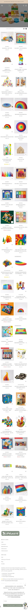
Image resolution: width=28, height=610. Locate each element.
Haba (7, 157)
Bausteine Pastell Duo (20, 227)
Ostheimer (20, 407)
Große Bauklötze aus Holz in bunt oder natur (7, 273)
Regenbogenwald (7, 183)
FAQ (2, 557)
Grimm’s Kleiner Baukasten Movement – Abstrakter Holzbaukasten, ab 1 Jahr (7, 228)
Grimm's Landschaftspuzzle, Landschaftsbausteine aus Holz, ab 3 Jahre (21, 499)
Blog (2, 561)
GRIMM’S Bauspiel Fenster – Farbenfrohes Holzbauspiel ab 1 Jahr (20, 205)
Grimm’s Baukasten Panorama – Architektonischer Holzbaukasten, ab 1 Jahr (21, 454)
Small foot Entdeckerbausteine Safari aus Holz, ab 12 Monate (21, 92)
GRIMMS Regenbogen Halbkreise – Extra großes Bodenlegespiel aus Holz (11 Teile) (21, 273)
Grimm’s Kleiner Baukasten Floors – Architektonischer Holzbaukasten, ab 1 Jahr (7, 319)
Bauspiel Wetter (7, 48)
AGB (2, 542)
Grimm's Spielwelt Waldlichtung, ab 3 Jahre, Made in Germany (7, 522)
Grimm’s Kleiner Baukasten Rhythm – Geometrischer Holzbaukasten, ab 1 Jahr (7, 364)
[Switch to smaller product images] (26, 28)
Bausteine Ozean (20, 521)
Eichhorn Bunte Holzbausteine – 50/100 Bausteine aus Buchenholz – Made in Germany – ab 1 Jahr (7, 432)
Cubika (20, 67)
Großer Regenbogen (21, 114)
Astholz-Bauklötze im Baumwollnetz (21, 387)
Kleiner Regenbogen (21, 318)
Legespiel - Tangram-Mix (7, 342)
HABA (7, 474)
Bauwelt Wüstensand (21, 183)
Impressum (3, 544)
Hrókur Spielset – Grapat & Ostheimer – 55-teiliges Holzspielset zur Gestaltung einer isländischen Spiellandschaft (21, 409)
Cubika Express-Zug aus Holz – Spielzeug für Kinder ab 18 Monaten (21, 477)
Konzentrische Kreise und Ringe (21, 137)
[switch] (25, 608)
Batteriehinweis (4, 546)
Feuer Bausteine (7, 386)
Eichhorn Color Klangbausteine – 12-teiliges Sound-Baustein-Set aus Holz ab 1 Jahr (21, 297)
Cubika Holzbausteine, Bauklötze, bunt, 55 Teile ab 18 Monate (20, 364)
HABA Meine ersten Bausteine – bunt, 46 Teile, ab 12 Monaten (7, 477)
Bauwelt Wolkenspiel (21, 48)
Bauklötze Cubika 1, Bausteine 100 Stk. (7, 92)
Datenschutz (4, 548)
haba (7, 339)
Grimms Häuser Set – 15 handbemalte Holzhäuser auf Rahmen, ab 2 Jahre (7, 297)
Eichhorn (21, 294)
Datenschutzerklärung (15, 596)
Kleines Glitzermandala (7, 115)
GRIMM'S (7, 46)
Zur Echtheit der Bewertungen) (11, 580)
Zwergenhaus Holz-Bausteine (7, 250)
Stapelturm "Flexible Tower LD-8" (21, 70)
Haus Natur (21, 159)
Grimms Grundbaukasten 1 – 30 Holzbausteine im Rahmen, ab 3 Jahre (20, 342)
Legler (20, 90)
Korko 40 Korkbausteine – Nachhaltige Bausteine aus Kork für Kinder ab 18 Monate (7, 70)
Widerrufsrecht (4, 550)
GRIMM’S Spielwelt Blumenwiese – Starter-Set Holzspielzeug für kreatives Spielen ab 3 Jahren (21, 432)
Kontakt (2, 563)
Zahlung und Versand (5, 559)
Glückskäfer (7, 270)
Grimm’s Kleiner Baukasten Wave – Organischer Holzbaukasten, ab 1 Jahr (7, 454)
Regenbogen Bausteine (7, 136)
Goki (7, 135)
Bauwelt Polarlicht (7, 204)
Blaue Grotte (7, 498)
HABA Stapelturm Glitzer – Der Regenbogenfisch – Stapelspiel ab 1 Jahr (7, 409)
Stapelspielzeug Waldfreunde (7, 160)
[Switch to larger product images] (23, 28)
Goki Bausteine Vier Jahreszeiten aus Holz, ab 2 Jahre (20, 250)
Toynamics (7, 67)
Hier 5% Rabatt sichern (14, 605)
